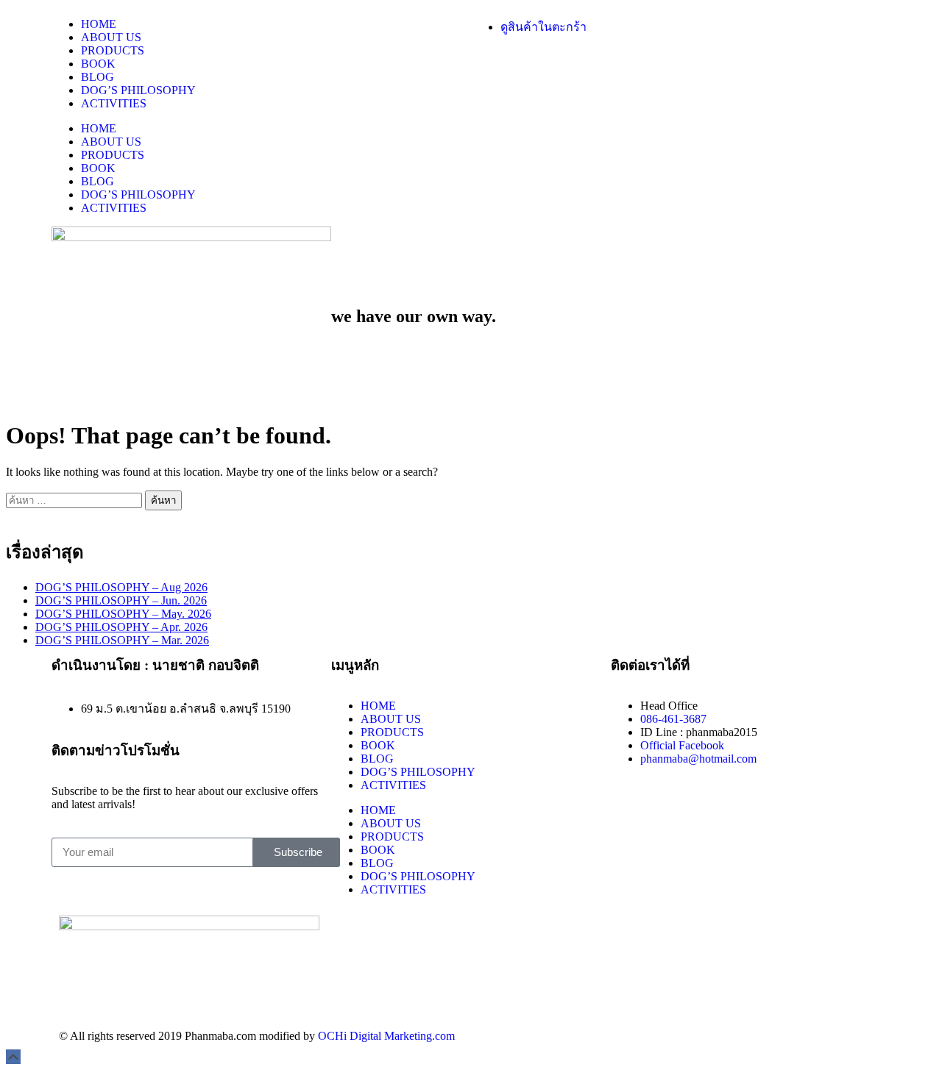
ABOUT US (111, 37)
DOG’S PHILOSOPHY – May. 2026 (123, 613)
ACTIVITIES (113, 103)
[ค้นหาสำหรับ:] (75, 499)
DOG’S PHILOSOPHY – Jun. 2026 (121, 600)
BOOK (98, 63)
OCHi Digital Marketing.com (386, 1036)
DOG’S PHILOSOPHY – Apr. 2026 (121, 627)
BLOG (97, 77)
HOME (98, 24)
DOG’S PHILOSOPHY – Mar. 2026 (122, 640)
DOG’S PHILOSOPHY (138, 90)
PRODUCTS (112, 50)
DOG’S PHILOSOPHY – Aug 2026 (121, 587)
